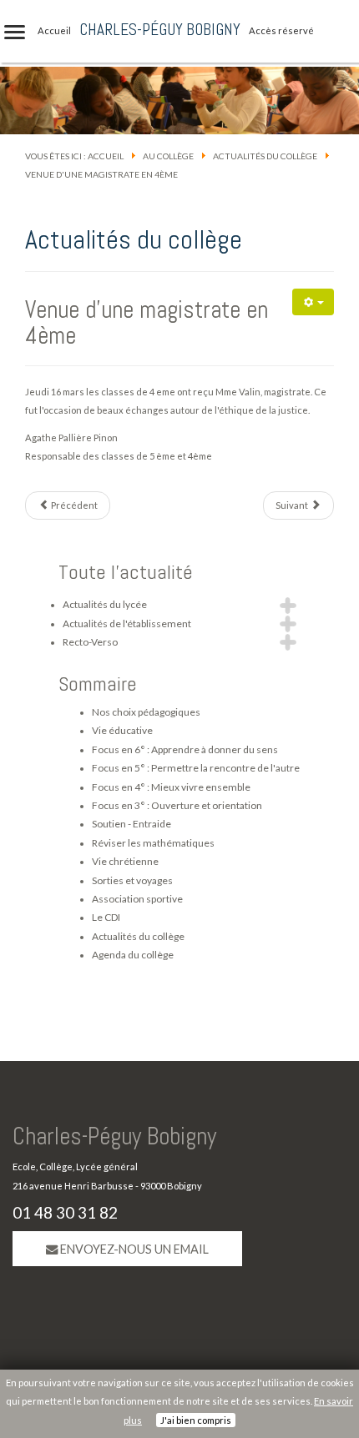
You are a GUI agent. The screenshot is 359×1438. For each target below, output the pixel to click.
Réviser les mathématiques (153, 843)
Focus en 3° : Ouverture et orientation (177, 805)
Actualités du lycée (105, 604)
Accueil (106, 156)
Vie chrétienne (125, 861)
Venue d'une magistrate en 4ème (146, 322)
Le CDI (106, 917)
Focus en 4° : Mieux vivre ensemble (171, 787)
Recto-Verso (90, 642)
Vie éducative (122, 730)
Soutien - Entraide (131, 823)
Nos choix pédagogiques (146, 712)
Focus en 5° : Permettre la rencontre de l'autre (196, 768)
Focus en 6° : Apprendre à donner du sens (185, 749)
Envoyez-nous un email (133, 1249)
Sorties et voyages (132, 880)
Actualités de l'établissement (127, 623)
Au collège (168, 156)
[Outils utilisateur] (313, 302)
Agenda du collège (133, 954)
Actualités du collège (265, 156)
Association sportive (137, 898)
